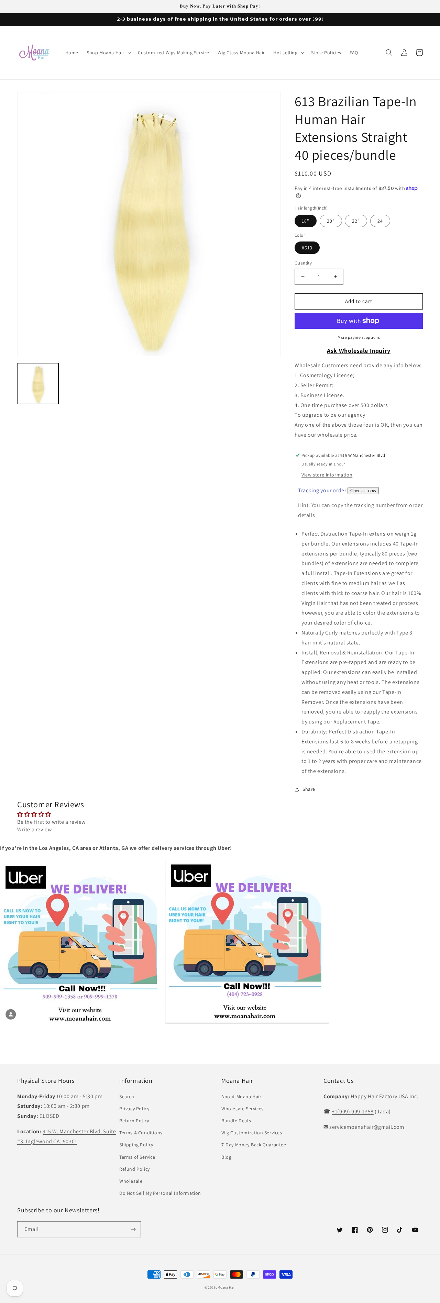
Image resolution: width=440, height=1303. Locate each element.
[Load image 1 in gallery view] (37, 383)
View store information (326, 475)
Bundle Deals (236, 1120)
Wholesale (130, 1181)
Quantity (303, 263)
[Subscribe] (133, 1229)
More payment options (359, 337)
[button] (108, 52)
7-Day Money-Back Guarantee (253, 1145)
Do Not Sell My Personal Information (160, 1193)
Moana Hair (226, 1287)
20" (331, 221)
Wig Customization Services (251, 1133)
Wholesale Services (242, 1108)
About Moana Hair (241, 1096)
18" (305, 221)
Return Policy (134, 1120)
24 (380, 221)
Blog (226, 1157)
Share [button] (308, 789)
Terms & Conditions (141, 1133)
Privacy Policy (134, 1108)
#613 (307, 248)
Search (126, 1096)
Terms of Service (137, 1157)
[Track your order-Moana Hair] (363, 490)
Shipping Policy (136, 1145)
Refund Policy (134, 1169)
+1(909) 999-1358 (353, 1111)
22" (356, 221)
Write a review (34, 829)
